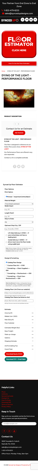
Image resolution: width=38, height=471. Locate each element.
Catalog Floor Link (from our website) (17, 289)
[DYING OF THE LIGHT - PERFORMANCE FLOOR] (19, 98)
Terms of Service (7, 404)
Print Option (9, 192)
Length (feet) (9, 213)
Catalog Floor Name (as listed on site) (17, 297)
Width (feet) (9, 206)
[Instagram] (9, 431)
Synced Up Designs (15, 465)
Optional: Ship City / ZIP (13, 225)
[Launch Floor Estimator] (19, 44)
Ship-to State (9, 219)
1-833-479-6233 (11, 10)
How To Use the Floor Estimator (19, 63)
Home (3, 71)
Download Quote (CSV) (14, 354)
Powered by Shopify (28, 465)
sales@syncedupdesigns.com (19, 13)
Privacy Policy (6, 406)
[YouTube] (14, 431)
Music (4, 392)
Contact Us (5, 398)
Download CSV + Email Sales (16, 359)
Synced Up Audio (7, 396)
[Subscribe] (34, 423)
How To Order (6, 400)
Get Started (19, 133)
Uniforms (5, 394)
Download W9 (6, 402)
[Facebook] (4, 431)
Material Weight (10, 200)
